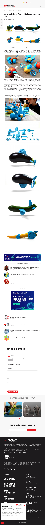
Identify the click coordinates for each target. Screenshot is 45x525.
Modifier (13, 519)
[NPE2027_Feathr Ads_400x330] (22, 300)
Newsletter (28, 482)
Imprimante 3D (29, 476)
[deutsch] (23, 2)
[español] (26, 2)
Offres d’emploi (29, 481)
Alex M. (16, 19)
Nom (8, 378)
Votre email (12, 430)
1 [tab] (19, 418)
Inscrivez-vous (31, 430)
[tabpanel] (13, 409)
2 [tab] (21, 418)
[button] (2, 523)
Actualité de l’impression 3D (12, 10)
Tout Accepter (21, 519)
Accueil (5, 10)
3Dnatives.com (16, 452)
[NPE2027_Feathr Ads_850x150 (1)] (22, 257)
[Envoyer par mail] (1, 25)
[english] (24, 2)
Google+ (16, 251)
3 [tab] (23, 418)
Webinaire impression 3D (31, 483)
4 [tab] (25, 418)
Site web (8, 386)
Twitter (12, 251)
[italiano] (30, 2)
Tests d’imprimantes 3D (31, 478)
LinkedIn (21, 251)
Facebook (9, 251)
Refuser (5, 519)
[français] (28, 2)
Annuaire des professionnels (32, 477)
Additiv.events (23, 452)
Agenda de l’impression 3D (32, 480)
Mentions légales (31, 517)
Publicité (28, 485)
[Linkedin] (1, 22)
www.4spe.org (20, 465)
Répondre (10, 360)
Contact (36, 517)
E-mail (8, 382)
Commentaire (9, 369)
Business (20, 10)
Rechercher (36, 6)
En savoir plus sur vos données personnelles (9, 515)
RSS (37, 250)
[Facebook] (1, 20)
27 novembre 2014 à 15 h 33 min (31, 355)
